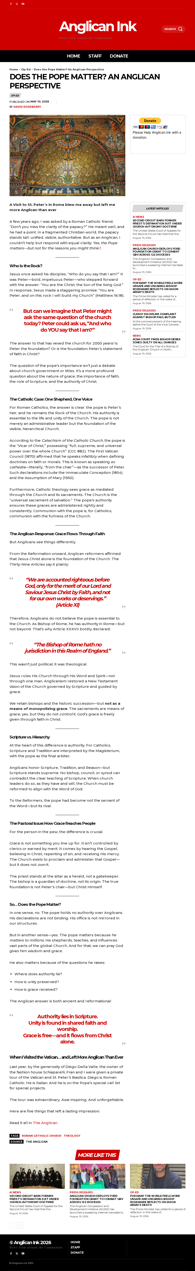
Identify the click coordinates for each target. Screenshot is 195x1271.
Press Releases (144, 245)
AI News (138, 217)
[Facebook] (11, 4)
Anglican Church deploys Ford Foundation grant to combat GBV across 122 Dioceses (156, 251)
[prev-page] (12, 1225)
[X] (17, 4)
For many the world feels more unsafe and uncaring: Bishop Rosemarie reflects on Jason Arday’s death (158, 287)
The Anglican (45, 1123)
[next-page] (20, 1225)
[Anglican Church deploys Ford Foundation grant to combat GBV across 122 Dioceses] (97, 1176)
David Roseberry (27, 106)
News (137, 336)
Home (14, 69)
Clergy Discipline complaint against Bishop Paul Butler (154, 315)
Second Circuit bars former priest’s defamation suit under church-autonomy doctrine (157, 223)
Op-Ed (26, 69)
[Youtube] (23, 4)
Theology (72, 1135)
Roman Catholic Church (41, 1135)
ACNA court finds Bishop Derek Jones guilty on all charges (156, 341)
